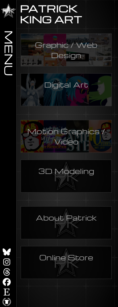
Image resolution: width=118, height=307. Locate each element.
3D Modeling (66, 171)
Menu (9, 53)
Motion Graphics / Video (66, 136)
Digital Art (66, 84)
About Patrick (66, 217)
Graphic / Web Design (66, 50)
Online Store (66, 257)
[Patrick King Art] (8, 11)
